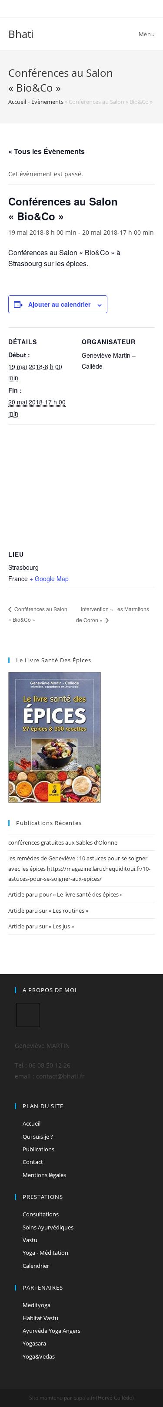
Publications (38, 1149)
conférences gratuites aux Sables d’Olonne (62, 842)
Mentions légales (44, 1175)
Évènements (47, 102)
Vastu (30, 1240)
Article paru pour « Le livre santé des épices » (65, 894)
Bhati (20, 34)
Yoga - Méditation (45, 1252)
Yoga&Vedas (39, 1356)
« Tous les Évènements (46, 151)
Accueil (17, 102)
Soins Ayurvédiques (48, 1227)
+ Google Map (49, 578)
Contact (33, 1162)
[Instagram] (28, 1015)
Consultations (41, 1214)
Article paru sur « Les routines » (48, 910)
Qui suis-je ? (38, 1136)
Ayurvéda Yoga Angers (51, 1331)
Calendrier (36, 1266)
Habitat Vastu (40, 1318)
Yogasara (34, 1343)
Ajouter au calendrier (59, 304)
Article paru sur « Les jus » (41, 926)
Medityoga (36, 1305)
